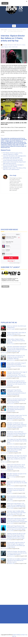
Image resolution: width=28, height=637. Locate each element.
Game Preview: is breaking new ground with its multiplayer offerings (16, 357)
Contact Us (24, 634)
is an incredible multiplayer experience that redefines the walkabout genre (17, 560)
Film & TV (19, 44)
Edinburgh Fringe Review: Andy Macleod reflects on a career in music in (17, 527)
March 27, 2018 (12, 44)
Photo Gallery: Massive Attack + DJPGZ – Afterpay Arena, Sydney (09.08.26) (16, 341)
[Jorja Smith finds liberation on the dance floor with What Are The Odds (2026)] (3, 483)
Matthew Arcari (11, 360)
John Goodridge (11, 476)
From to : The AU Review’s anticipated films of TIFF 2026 (17, 498)
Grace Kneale (11, 485)
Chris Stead (10, 335)
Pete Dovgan (11, 343)
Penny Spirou (11, 403)
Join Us (14, 636)
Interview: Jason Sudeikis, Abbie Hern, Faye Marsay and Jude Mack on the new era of (16, 512)
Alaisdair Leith (11, 443)
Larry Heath (4, 387)
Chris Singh (5, 44)
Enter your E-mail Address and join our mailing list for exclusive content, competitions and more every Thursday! (10, 279)
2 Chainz (23, 44)
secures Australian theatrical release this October (16, 490)
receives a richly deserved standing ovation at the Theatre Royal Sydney (16, 400)
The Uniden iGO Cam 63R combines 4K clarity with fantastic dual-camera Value (17, 441)
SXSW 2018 (14, 46)
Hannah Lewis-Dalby (6, 539)
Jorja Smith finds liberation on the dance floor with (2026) (17, 483)
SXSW (10, 46)
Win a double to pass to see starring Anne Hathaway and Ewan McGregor (17, 417)
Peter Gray (4, 352)
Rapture (6, 46)
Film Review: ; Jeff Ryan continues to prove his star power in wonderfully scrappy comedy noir (16, 433)
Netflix (2, 46)
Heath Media (16, 634)
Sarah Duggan (11, 329)
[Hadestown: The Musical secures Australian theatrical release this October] (3, 490)
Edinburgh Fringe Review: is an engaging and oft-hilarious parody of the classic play (16, 505)
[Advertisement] (14, 19)
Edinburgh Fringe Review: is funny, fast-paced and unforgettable (17, 520)
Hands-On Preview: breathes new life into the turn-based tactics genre (17, 553)
